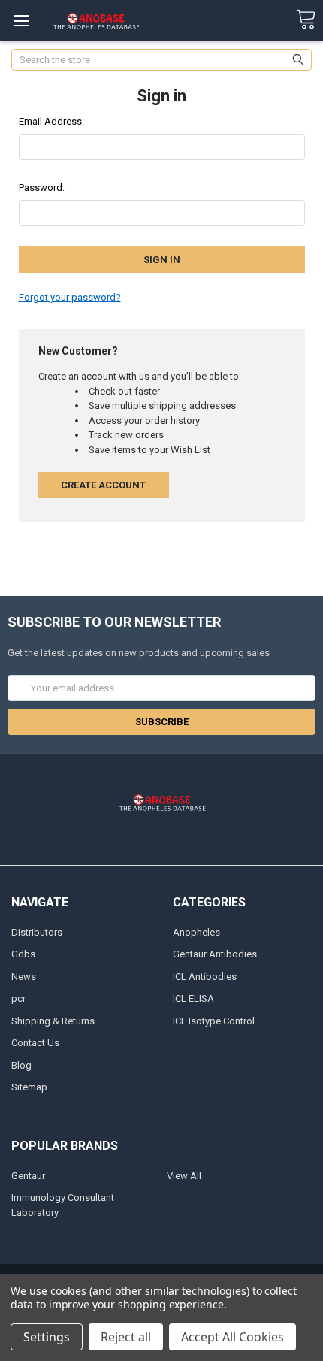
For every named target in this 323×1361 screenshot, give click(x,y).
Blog (21, 1065)
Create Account (103, 485)
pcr (18, 998)
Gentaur (28, 1175)
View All (184, 1175)
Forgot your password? (70, 297)
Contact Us (35, 1042)
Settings (46, 1337)
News (23, 976)
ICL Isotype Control (214, 1021)
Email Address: (51, 121)
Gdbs (23, 954)
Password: (42, 187)
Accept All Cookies (232, 1337)
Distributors (36, 932)
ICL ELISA (193, 998)
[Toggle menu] (20, 20)
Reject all (126, 1337)
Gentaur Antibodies (215, 954)
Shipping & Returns (53, 1021)
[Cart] (305, 20)
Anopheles (196, 932)
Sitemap (29, 1087)
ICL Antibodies (205, 976)
